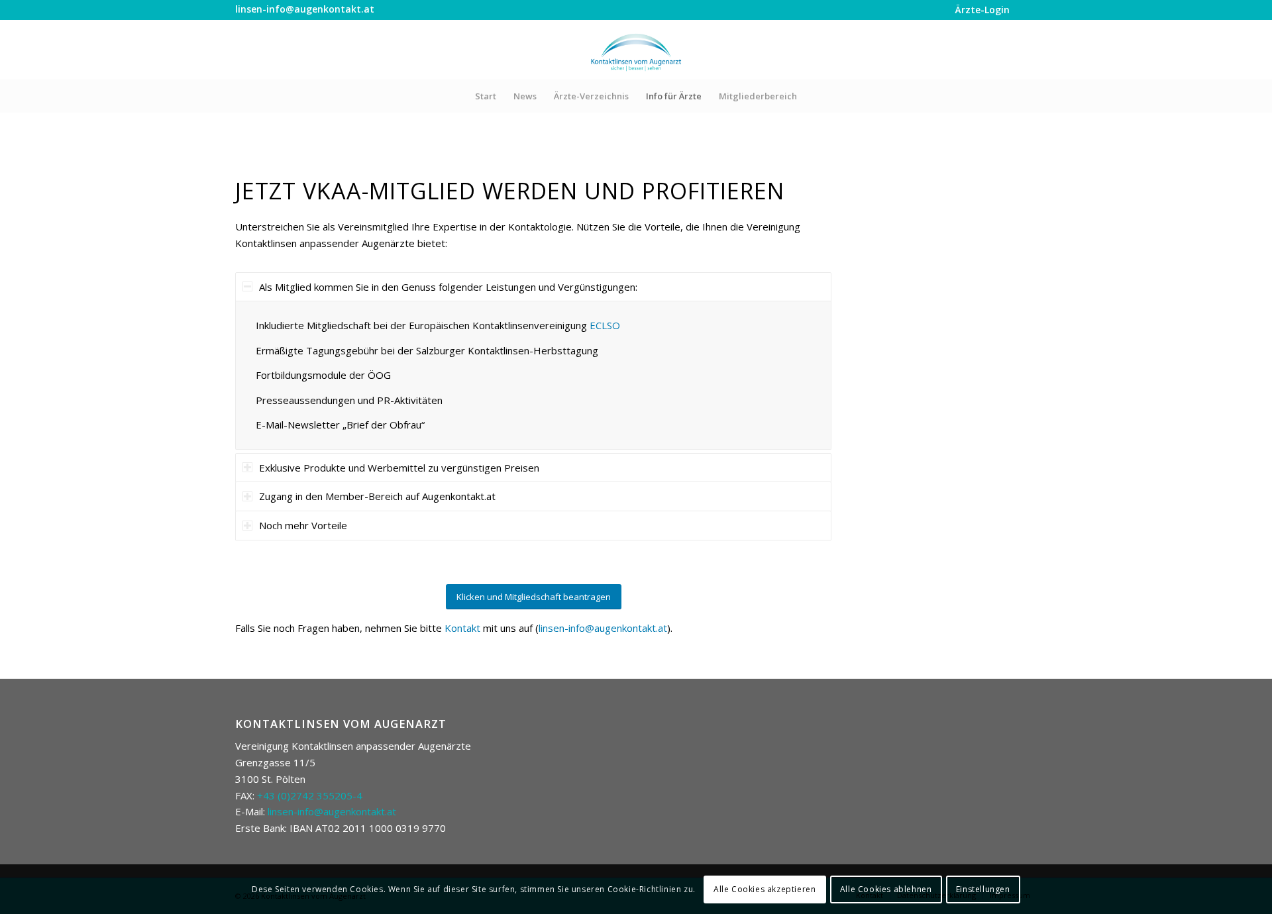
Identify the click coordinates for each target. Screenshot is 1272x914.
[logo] (635, 49)
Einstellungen (983, 888)
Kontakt (464, 628)
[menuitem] (982, 10)
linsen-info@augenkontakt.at (304, 9)
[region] (533, 375)
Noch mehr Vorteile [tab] (303, 525)
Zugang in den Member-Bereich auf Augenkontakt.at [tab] (377, 496)
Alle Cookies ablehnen (886, 888)
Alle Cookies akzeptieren (765, 888)
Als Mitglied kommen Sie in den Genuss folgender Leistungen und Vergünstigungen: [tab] (448, 286)
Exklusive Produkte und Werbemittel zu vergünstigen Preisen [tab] (399, 467)
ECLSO (605, 325)
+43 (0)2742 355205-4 (309, 795)
